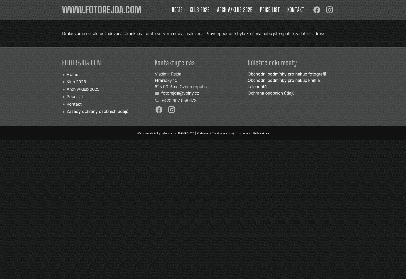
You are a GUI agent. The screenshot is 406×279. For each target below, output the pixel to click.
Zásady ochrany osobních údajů (97, 111)
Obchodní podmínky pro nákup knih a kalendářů (284, 83)
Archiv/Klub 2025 (235, 9)
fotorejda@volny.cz (180, 93)
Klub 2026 (200, 9)
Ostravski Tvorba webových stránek (223, 133)
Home (177, 9)
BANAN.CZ (186, 133)
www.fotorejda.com (102, 10)
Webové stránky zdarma (154, 133)
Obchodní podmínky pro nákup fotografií (287, 74)
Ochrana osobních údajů (271, 93)
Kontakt (295, 9)
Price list (270, 9)
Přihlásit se (261, 133)
